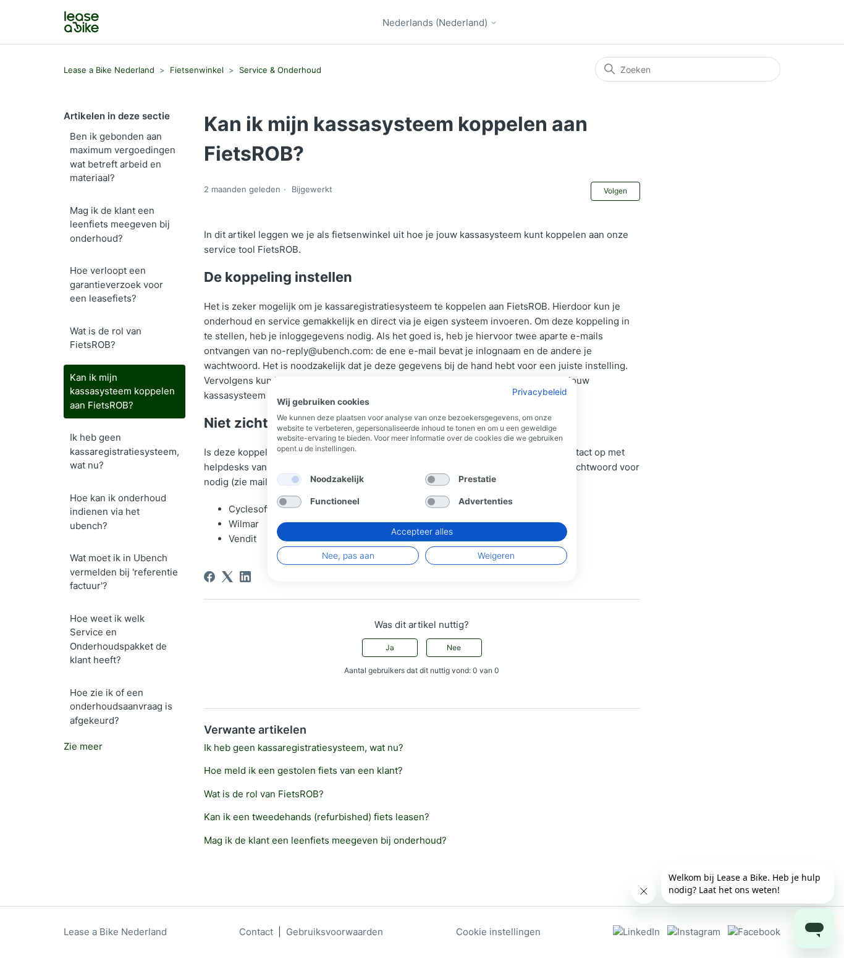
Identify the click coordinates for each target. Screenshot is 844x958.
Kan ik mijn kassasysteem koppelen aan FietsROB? (122, 391)
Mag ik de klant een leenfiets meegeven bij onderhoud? (120, 224)
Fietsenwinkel (197, 70)
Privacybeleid (539, 392)
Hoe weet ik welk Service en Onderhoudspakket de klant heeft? (118, 639)
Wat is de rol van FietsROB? (105, 338)
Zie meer (83, 746)
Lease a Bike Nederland (109, 70)
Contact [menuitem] (256, 932)
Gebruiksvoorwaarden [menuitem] (334, 932)
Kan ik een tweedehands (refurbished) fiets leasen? (316, 817)
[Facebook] (209, 576)
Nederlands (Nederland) (436, 22)
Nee (454, 647)
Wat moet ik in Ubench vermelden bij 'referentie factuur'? (124, 571)
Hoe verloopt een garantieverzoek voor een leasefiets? (116, 284)
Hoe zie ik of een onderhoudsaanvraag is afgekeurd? (121, 706)
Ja (390, 647)
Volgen (615, 190)
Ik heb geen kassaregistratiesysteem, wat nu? (124, 451)
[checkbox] (289, 479)
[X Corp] (227, 576)
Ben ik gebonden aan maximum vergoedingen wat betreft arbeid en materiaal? (122, 157)
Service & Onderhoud (280, 70)
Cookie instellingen (498, 932)
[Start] (81, 22)
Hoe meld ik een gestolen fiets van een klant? (303, 770)
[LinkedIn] (245, 576)
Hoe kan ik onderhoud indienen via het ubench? (118, 512)
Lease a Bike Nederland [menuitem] (115, 932)
